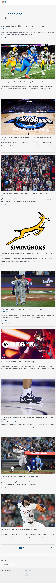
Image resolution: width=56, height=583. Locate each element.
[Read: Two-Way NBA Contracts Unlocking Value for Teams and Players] (28, 172)
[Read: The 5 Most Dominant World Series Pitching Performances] (28, 288)
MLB (7, 311)
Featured (3, 139)
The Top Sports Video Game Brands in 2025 (17, 362)
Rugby (2, 255)
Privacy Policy (28, 577)
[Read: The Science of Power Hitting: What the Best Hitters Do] (28, 455)
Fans (2, 363)
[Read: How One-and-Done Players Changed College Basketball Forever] (28, 117)
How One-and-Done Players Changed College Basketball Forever (26, 137)
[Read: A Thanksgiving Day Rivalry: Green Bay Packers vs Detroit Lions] (28, 61)
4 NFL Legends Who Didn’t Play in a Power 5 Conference (22, 26)
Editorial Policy (28, 575)
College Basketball (5, 421)
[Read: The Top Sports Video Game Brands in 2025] (28, 344)
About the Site (28, 572)
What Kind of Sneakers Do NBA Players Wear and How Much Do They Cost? (27, 418)
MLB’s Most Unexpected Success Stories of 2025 (19, 529)
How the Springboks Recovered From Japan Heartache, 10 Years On (26, 253)
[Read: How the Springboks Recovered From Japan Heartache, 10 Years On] (28, 230)
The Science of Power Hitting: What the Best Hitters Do (22, 476)
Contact (28, 573)
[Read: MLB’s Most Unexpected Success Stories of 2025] (28, 510)
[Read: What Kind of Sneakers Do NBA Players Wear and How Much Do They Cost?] (28, 397)
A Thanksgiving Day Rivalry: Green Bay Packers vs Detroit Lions (25, 82)
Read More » (4, 37)
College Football (4, 28)
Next (51, 547)
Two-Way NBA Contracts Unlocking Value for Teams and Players (25, 193)
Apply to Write (28, 570)
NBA (2, 195)
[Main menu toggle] (52, 2)
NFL (2, 83)
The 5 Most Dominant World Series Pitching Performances (23, 309)
